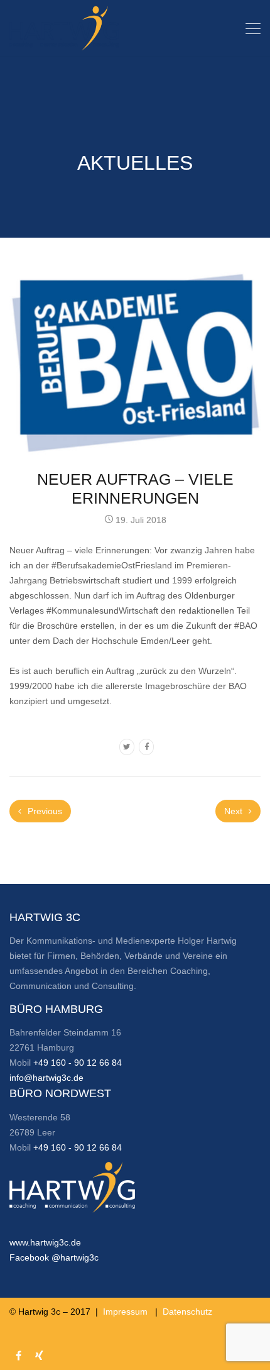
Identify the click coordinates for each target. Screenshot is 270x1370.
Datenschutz (187, 1311)
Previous (43, 811)
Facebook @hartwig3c (54, 1257)
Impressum (125, 1311)
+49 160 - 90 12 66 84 (77, 1063)
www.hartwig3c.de (45, 1242)
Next (234, 811)
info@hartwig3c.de (46, 1078)
